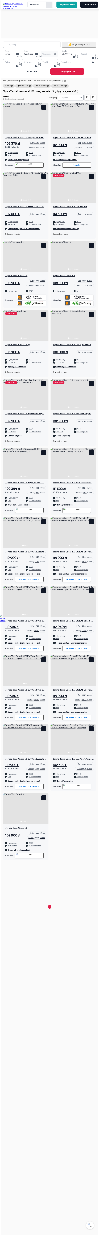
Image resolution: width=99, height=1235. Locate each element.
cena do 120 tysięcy (60, 81)
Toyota (29, 81)
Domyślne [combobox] (63, 98)
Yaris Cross (36, 81)
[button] (11, 54)
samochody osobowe (19, 81)
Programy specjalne (81, 44)
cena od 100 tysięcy (46, 81)
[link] (37, 143)
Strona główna (7, 81)
